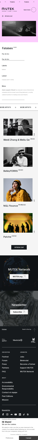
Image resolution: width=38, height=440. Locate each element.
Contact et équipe (9, 392)
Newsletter (6, 410)
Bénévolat (24, 360)
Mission (5, 399)
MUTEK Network (27, 371)
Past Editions (7, 396)
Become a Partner (27, 364)
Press (4, 364)
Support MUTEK (26, 367)
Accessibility (7, 382)
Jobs (22, 356)
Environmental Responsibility (8, 387)
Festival (5, 356)
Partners (4, 329)
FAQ (4, 371)
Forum (4, 360)
